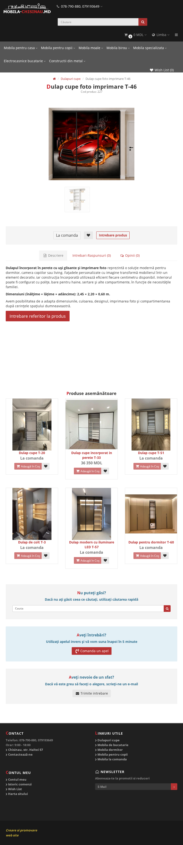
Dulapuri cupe (108, 740)
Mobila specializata (149, 48)
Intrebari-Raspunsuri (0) (91, 255)
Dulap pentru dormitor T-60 (151, 542)
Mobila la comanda (112, 759)
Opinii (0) (132, 255)
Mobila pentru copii (57, 48)
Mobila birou (117, 48)
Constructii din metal (66, 61)
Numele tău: (20, 349)
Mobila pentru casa (20, 48)
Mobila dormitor (110, 750)
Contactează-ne (20, 754)
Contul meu (16, 779)
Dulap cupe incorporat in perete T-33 (91, 455)
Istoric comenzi (19, 784)
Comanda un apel (94, 651)
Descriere (55, 255)
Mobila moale (90, 48)
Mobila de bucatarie (112, 745)
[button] (135, 34)
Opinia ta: (22, 360)
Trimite (47, 379)
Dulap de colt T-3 (32, 542)
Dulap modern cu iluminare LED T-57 (91, 544)
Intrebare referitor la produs (38, 316)
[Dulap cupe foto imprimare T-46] (91, 144)
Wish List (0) (164, 70)
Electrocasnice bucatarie (24, 61)
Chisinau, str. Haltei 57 (25, 750)
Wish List (14, 789)
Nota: (114, 349)
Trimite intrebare (94, 693)
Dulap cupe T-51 (151, 453)
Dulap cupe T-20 (32, 453)
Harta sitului (17, 794)
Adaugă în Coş (30, 466)
